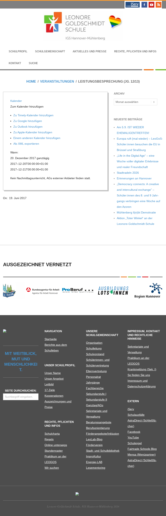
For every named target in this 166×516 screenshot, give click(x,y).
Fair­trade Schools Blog (142, 448)
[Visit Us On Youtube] (151, 2)
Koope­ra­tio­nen (54, 395)
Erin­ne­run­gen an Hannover (134, 178)
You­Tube (133, 437)
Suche (33, 63)
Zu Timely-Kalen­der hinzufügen (33, 115)
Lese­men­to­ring (95, 467)
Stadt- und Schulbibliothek (102, 450)
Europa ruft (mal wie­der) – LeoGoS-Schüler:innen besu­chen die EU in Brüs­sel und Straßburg (140, 144)
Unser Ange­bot (54, 378)
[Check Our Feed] (158, 2)
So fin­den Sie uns (139, 375)
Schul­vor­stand (95, 354)
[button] (27, 106)
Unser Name (53, 373)
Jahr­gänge (93, 382)
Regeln (49, 439)
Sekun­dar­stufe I (96, 393)
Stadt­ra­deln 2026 (128, 172)
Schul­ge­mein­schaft (50, 51)
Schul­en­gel (135, 443)
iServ (131, 409)
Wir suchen (52, 467)
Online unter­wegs (56, 445)
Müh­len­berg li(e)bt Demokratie (136, 212)
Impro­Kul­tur (93, 456)
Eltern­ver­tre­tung (96, 371)
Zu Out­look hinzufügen (28, 126)
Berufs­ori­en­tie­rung (98, 428)
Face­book (134, 431)
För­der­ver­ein (94, 445)
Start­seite (51, 339)
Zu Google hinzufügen (28, 121)
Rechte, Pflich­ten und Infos (135, 51)
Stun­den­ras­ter (54, 450)
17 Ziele (50, 390)
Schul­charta (52, 433)
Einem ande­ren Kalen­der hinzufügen (37, 138)
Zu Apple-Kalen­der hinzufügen (33, 132)
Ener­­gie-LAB (94, 462)
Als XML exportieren (26, 143)
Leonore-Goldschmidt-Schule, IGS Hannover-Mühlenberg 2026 (83, 506)
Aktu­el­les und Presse (89, 51)
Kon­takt (15, 63)
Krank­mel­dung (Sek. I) (142, 369)
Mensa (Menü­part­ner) (142, 454)
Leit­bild (49, 384)
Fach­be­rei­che (95, 388)
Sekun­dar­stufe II (96, 399)
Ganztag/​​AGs (94, 405)
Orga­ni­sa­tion (94, 342)
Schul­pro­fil (18, 51)
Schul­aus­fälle (136, 414)
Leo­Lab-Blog (94, 439)
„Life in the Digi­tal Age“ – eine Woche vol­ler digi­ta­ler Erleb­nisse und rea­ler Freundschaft (138, 161)
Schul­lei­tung (94, 348)
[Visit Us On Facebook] (144, 2)
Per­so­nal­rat (93, 376)
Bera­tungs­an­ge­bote (98, 422)
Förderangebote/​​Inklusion (102, 433)
